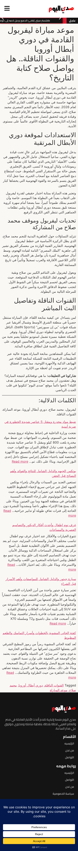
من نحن (69, 750)
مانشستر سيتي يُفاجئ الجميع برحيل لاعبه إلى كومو (26, 20)
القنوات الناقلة (54, 685)
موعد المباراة (58, 690)
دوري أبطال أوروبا (31, 685)
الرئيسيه (69, 743)
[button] (2, 17)
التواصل (69, 757)
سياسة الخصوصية (63, 793)
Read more (20, 461)
